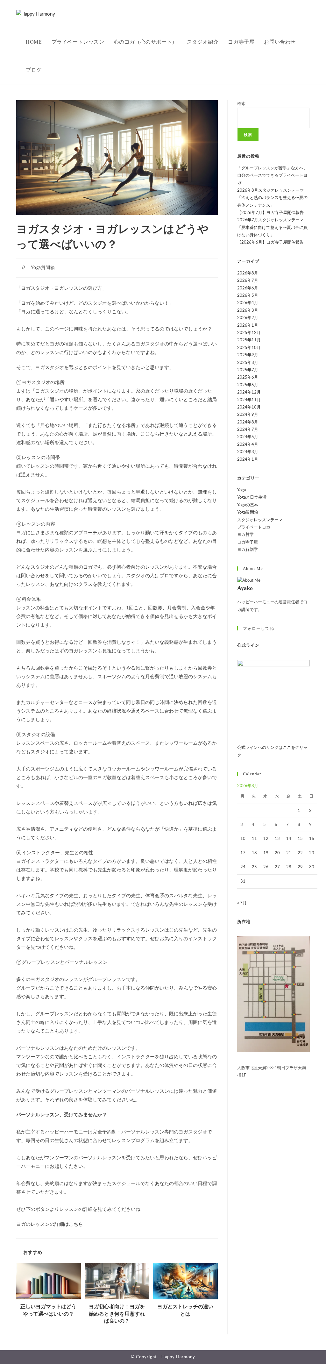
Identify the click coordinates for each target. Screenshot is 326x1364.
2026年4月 (247, 303)
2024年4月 (247, 445)
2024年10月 (249, 407)
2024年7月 (247, 430)
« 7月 (242, 903)
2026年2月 (247, 318)
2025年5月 (247, 385)
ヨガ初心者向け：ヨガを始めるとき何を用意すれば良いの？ (117, 1314)
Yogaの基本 (247, 505)
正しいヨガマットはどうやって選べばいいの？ (48, 1310)
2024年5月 (247, 437)
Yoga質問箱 (43, 268)
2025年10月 (249, 348)
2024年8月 (247, 422)
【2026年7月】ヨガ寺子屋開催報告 (270, 213)
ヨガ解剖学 (247, 550)
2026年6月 (247, 288)
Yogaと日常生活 (251, 497)
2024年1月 (247, 460)
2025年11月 (249, 340)
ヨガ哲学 (245, 535)
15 (300, 839)
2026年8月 (247, 273)
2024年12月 (249, 392)
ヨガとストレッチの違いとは (185, 1310)
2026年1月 (247, 325)
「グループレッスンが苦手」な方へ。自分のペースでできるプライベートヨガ (272, 175)
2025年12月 (249, 333)
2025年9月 (247, 355)
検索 (241, 104)
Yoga (241, 490)
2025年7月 (247, 370)
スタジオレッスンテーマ (260, 520)
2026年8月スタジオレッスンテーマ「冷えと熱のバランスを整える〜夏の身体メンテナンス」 (272, 198)
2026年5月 (247, 296)
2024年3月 (247, 452)
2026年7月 (247, 281)
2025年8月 (247, 363)
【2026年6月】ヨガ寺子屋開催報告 (270, 242)
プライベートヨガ (253, 527)
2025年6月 (247, 377)
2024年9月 (247, 415)
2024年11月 (249, 400)
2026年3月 (247, 311)
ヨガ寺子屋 (247, 542)
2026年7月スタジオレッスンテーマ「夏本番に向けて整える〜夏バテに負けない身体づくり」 (272, 227)
